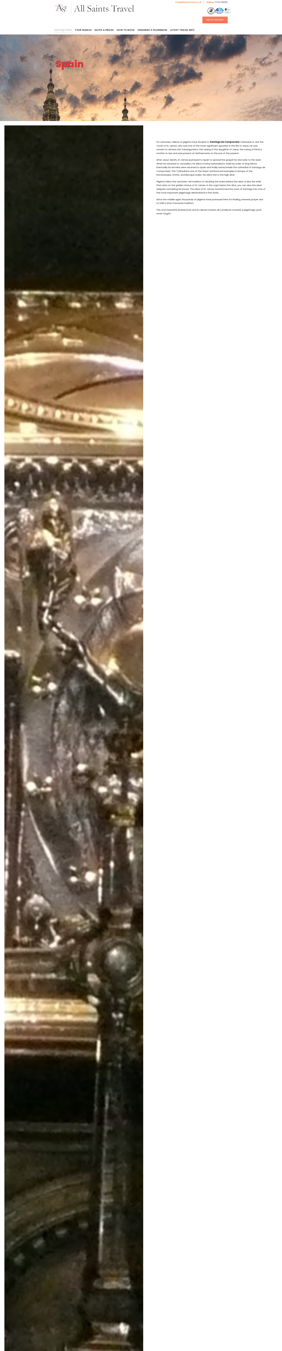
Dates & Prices (104, 30)
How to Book (126, 30)
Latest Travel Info (182, 30)
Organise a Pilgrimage (152, 30)
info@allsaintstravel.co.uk (188, 2)
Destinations (63, 30)
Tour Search (83, 30)
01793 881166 (217, 2)
